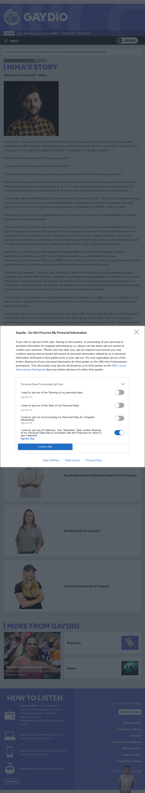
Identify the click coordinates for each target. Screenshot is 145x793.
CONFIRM (45, 447)
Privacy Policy (94, 460)
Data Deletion (51, 460)
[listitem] (72, 384)
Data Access (72, 460)
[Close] (137, 333)
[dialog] (72, 396)
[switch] (119, 392)
